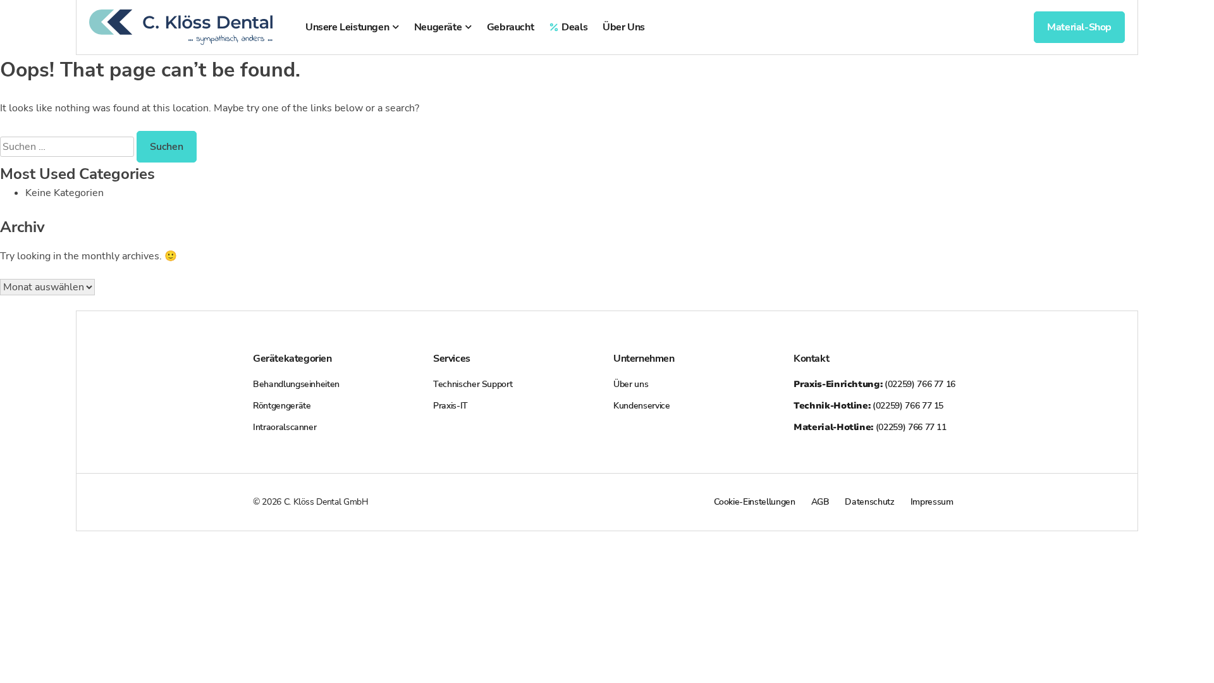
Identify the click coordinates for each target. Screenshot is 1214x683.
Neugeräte (438, 27)
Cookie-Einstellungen (754, 502)
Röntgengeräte (281, 406)
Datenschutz (869, 502)
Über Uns (624, 27)
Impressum (931, 502)
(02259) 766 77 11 (870, 427)
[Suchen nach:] (68, 147)
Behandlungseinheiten (296, 384)
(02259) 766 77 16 (874, 384)
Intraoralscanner (284, 427)
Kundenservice (641, 406)
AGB (820, 502)
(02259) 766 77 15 (868, 406)
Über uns (630, 384)
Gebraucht (510, 27)
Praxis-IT (450, 406)
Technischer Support (472, 384)
